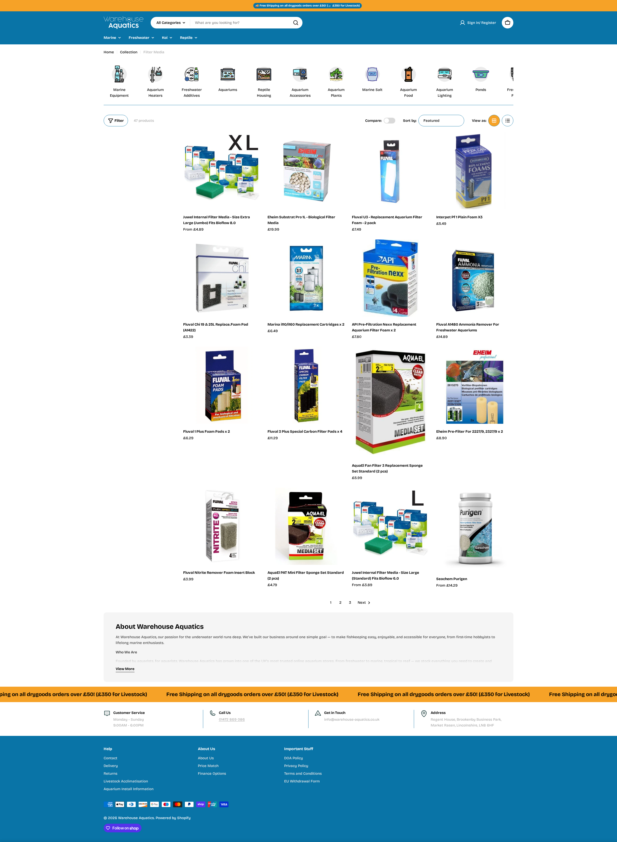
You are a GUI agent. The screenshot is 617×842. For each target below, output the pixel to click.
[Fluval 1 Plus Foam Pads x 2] (221, 385)
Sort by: (409, 120)
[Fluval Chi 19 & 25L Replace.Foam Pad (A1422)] (221, 278)
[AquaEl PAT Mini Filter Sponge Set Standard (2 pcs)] (306, 526)
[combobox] (226, 22)
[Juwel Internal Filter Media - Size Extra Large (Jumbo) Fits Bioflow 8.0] (221, 170)
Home (109, 52)
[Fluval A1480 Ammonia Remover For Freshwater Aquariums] (474, 278)
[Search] (296, 23)
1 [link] (330, 602)
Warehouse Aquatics (136, 818)
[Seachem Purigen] (474, 529)
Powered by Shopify (173, 818)
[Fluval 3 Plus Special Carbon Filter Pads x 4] (306, 385)
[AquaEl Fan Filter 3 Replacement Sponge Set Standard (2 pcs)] (390, 402)
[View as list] (507, 120)
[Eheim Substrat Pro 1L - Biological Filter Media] (306, 170)
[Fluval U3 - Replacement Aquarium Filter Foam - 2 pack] (390, 170)
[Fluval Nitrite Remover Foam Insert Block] (221, 526)
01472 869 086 (232, 719)
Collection (128, 52)
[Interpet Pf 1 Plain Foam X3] (474, 170)
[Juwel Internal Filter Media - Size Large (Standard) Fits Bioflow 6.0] (390, 526)
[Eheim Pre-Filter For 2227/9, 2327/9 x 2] (474, 385)
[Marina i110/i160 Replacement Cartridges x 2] (306, 278)
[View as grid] (494, 120)
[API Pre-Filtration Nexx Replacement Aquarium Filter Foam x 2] (390, 278)
